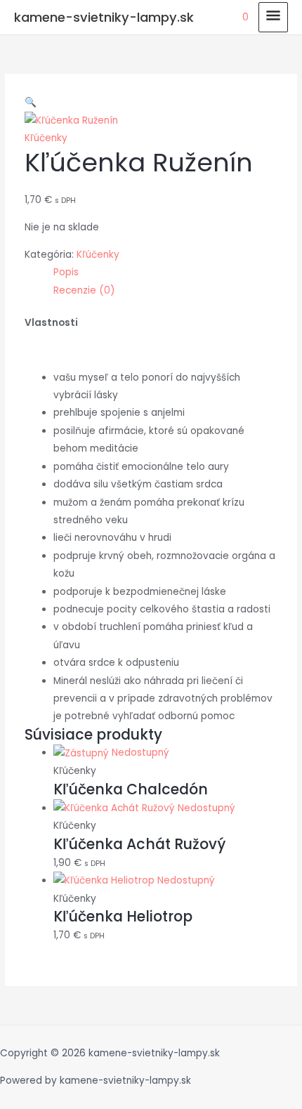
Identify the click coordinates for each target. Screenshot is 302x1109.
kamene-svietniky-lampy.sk (104, 17)
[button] (31, 102)
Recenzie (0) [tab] (84, 290)
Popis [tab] (66, 272)
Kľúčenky (46, 138)
